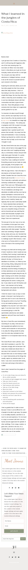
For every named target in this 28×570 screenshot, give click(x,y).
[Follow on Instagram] (15, 488)
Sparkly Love (13, 25)
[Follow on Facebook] (9, 488)
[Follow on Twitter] (12, 488)
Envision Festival (20, 178)
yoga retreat (5, 120)
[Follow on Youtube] (18, 488)
